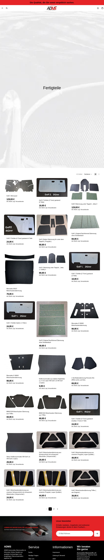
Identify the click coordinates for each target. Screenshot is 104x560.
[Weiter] (57, 509)
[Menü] (2, 8)
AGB (54, 558)
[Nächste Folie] (97, 440)
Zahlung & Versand (59, 555)
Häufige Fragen (33, 555)
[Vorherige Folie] (72, 440)
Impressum (56, 552)
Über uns (31, 558)
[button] (88, 174)
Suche (30, 552)
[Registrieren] (97, 534)
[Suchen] (6, 8)
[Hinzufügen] (32, 189)
